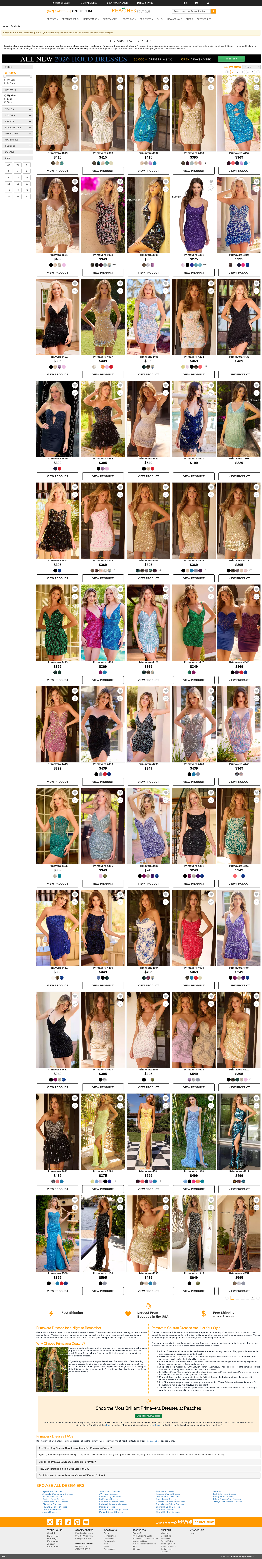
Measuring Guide (140, 1541)
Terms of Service (168, 1546)
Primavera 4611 (57, 1171)
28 (18, 196)
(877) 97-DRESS (82, 1549)
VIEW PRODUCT (57, 170)
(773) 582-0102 (81, 1546)
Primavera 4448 (194, 764)
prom (71, 48)
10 (18, 177)
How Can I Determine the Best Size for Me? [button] (64, 1469)
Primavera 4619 (58, 153)
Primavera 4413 (58, 662)
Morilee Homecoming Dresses (113, 1509)
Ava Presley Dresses (52, 1496)
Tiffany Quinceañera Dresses (227, 1499)
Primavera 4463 (58, 560)
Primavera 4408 (194, 153)
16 (18, 184)
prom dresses (155, 1425)
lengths (10, 90)
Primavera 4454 (103, 458)
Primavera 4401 (58, 356)
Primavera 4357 (239, 1273)
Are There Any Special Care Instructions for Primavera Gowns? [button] (75, 1448)
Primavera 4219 (103, 560)
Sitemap (136, 1549)
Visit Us (164, 1533)
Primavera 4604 (148, 967)
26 (8, 196)
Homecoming (110, 1536)
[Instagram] (50, 1522)
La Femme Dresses (108, 1499)
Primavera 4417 (239, 560)
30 (27, 196)
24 (27, 190)
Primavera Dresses (165, 1491)
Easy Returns (89, 3)
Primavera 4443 (58, 764)
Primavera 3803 (239, 458)
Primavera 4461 (58, 967)
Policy (4, 1557)
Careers (164, 1552)
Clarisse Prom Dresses (53, 1499)
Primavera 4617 (103, 356)
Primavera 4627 (148, 458)
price (8, 67)
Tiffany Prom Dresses (223, 1496)
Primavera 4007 (194, 458)
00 (18, 165)
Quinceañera (109, 1539)
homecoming (81, 48)
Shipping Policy (168, 1544)
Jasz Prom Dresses (51, 1509)
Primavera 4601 (58, 254)
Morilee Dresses (107, 1507)
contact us (152, 1441)
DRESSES (51, 19)
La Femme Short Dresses (111, 1501)
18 (27, 184)
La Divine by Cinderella (110, 1496)
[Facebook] (59, 1522)
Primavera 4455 (58, 865)
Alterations (165, 1539)
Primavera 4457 (239, 153)
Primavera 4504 (148, 1171)
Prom (106, 1533)
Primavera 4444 (239, 662)
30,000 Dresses (62, 3)
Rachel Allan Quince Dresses (170, 1504)
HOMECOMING (90, 19)
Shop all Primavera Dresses (148, 1416)
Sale (106, 1544)
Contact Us (166, 1536)
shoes (108, 1425)
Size (7, 158)
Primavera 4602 (148, 153)
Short (9, 102)
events (9, 121)
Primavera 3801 (148, 254)
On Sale (11, 80)
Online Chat (82, 11)
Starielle (217, 1491)
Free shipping (146, 3)
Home (5, 26)
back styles (13, 127)
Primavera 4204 (194, 356)
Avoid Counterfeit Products (144, 1544)
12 (27, 177)
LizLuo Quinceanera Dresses (113, 1504)
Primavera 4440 (58, 458)
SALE (159, 19)
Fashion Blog (138, 1533)
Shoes (107, 1546)
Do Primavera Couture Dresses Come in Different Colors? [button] (72, 1475)
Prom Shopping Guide (142, 1536)
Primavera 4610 (239, 1069)
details (10, 152)
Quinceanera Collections (168, 1496)
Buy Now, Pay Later (118, 3)
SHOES (189, 19)
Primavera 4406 (148, 560)
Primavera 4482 (148, 865)
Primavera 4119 (239, 1171)
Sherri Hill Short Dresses (168, 1512)
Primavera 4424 (239, 254)
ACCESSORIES (204, 19)
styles (9, 109)
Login (192, 1533)
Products (15, 26)
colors (10, 115)
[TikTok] (68, 1522)
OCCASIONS (128, 19)
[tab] (148, 1448)
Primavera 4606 (148, 1069)
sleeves (10, 145)
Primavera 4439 (103, 764)
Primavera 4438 (148, 764)
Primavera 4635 (148, 1273)
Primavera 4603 (103, 153)
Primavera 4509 (58, 1273)
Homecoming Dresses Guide (145, 1539)
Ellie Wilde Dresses (51, 1504)
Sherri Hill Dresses (165, 1509)
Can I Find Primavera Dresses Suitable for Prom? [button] (67, 1462)
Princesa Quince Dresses (168, 1494)
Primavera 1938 (103, 254)
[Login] (208, 3)
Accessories (109, 1549)
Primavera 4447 (194, 662)
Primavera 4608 (194, 1069)
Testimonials (166, 1549)
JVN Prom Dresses (108, 1494)
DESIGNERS (145, 19)
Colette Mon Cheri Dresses (55, 1501)
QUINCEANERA (110, 19)
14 (8, 184)
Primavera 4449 (239, 764)
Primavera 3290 (103, 1171)
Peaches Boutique (230, 1557)
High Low (11, 95)
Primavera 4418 (103, 662)
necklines (11, 133)
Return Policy (167, 1541)
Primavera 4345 (194, 1273)
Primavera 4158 (103, 1273)
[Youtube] (86, 1522)
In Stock (11, 83)
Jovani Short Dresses (109, 1491)
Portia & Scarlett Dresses (111, 1512)
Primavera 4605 (194, 967)
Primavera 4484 (239, 967)
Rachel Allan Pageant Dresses (170, 1501)
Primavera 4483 (58, 1069)
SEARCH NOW (204, 1522)
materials (11, 139)
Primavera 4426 (148, 662)
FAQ (134, 1546)
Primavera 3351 (194, 254)
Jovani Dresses (49, 1512)
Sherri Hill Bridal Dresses (168, 1507)
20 (8, 190)
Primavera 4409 (194, 560)
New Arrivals (174, 19)
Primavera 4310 (194, 1171)
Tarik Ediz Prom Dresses (224, 1494)
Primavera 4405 (148, 356)
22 (18, 190)
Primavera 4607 (103, 1069)
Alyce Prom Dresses (52, 1491)
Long (9, 99)
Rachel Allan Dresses (166, 1499)
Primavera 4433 (239, 356)
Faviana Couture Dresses (54, 1507)
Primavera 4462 (239, 865)
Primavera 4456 (103, 865)
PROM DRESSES (70, 19)
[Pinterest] (77, 1522)
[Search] (213, 11)
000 (8, 165)
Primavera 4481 (194, 865)
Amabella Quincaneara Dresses (57, 1494)
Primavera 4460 (103, 967)
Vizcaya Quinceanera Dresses (227, 1501)
